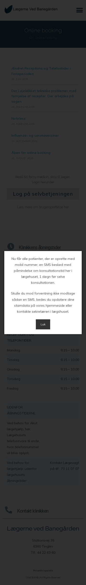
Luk (43, 324)
